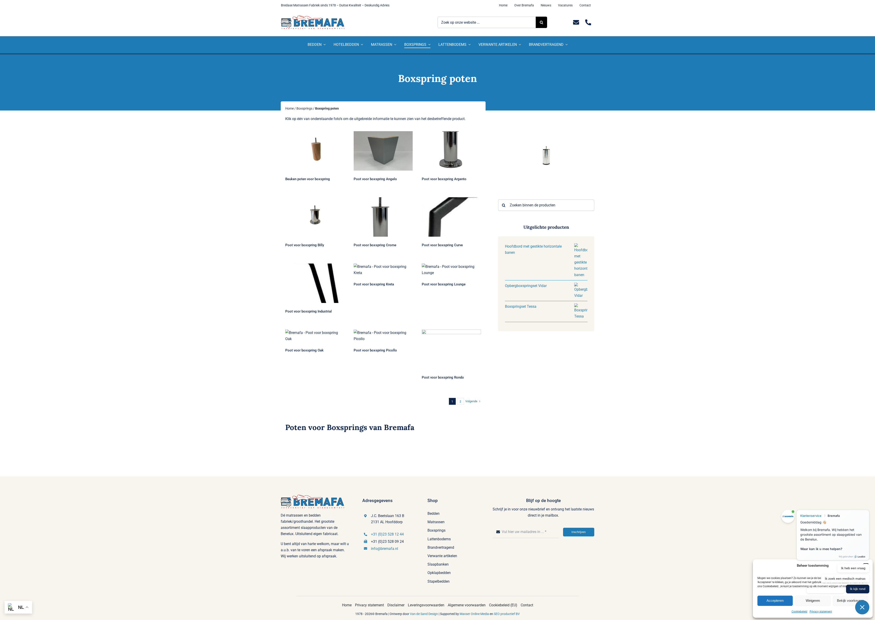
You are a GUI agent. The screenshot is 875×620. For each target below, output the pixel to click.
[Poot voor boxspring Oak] (314, 336)
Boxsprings (304, 108)
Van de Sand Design (424, 614)
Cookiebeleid (799, 611)
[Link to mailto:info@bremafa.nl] (576, 22)
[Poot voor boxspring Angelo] (383, 151)
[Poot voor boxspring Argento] (451, 151)
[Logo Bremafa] (312, 17)
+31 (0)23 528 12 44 (387, 534)
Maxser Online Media (474, 614)
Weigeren (813, 600)
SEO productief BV (507, 614)
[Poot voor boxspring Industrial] (314, 283)
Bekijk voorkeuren (850, 600)
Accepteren (775, 600)
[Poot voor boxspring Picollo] (383, 336)
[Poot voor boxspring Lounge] (451, 270)
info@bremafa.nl (384, 548)
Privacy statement (821, 611)
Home (289, 108)
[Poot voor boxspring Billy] (314, 217)
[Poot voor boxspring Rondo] (451, 349)
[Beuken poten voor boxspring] (314, 151)
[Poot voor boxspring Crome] (383, 217)
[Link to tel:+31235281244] (588, 22)
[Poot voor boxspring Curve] (451, 217)
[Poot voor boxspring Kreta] (383, 270)
